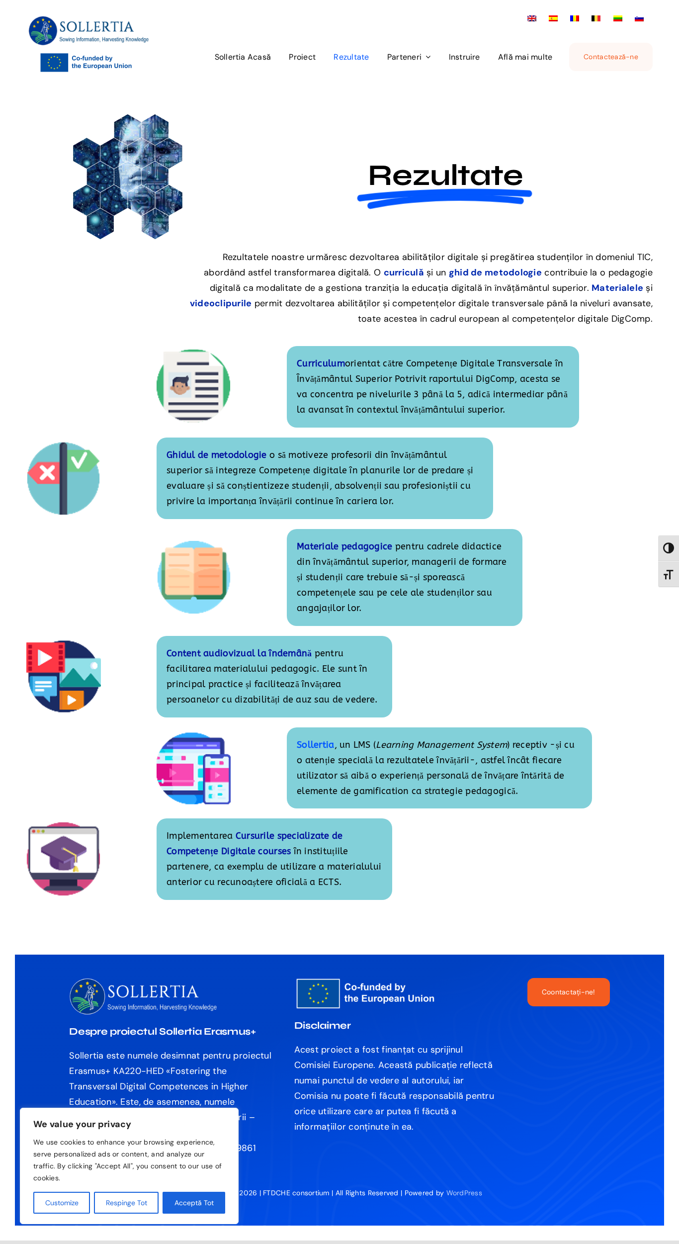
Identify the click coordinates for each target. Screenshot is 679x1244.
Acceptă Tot (194, 1202)
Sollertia (315, 744)
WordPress (464, 1192)
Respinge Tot (126, 1202)
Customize (62, 1202)
